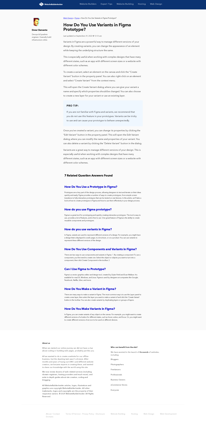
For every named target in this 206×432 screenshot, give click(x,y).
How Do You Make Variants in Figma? (89, 309)
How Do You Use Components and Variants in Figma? (100, 249)
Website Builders (88, 4)
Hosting (142, 4)
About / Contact (53, 414)
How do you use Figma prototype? (87, 209)
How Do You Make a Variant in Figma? (90, 289)
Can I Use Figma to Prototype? (85, 269)
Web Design (156, 4)
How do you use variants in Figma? (88, 229)
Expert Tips (106, 4)
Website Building (125, 4)
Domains (49, 417)
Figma (77, 18)
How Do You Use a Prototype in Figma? (90, 187)
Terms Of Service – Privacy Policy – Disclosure (85, 414)
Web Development (168, 414)
